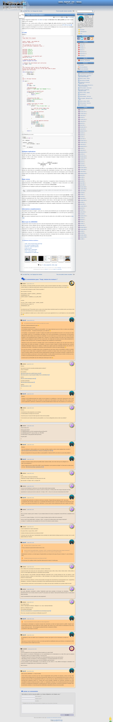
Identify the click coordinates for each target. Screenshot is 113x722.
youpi (56, 264)
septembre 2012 (83, 146)
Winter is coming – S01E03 (85, 78)
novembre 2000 (83, 229)
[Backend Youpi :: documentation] (54, 259)
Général (81, 49)
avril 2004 (82, 202)
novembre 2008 (83, 188)
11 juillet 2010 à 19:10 (30, 486)
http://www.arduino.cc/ (25, 385)
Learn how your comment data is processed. (54, 717)
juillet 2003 (82, 208)
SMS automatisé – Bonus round (85, 87)
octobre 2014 (82, 121)
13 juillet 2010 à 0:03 (30, 602)
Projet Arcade (82, 51)
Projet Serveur (82, 53)
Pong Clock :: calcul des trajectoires (32, 246)
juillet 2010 (82, 161)
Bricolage (64, 17)
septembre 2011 (83, 152)
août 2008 (82, 192)
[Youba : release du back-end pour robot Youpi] (27, 259)
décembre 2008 (83, 186)
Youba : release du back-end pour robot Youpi (33, 243)
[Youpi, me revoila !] (47, 259)
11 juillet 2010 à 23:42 (30, 509)
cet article (40, 19)
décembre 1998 (83, 235)
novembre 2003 (83, 206)
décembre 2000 (83, 227)
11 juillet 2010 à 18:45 (30, 459)
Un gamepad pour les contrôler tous (31, 252)
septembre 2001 (83, 215)
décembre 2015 (83, 111)
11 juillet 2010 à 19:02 (30, 473)
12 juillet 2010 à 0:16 (30, 526)
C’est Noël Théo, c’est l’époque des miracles (32, 11)
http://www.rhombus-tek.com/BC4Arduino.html (30, 373)
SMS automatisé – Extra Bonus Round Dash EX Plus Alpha (85, 76)
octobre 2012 (82, 144)
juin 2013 (81, 136)
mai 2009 (81, 179)
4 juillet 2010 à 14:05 (30, 364)
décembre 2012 (83, 140)
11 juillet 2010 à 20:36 (30, 497)
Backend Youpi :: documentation (31, 249)
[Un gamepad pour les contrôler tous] (67, 259)
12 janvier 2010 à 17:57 (30, 283)
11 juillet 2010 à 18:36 (30, 425)
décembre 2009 (83, 167)
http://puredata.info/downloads (27, 382)
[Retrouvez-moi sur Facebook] (78, 39)
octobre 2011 (82, 150)
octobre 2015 (82, 115)
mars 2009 (82, 181)
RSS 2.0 (46, 269)
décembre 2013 (83, 127)
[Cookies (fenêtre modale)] (110, 718)
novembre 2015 (83, 113)
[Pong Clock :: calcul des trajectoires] (41, 259)
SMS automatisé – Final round (85, 96)
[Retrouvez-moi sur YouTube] (85, 39)
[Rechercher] (92, 11)
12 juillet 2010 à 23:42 (30, 566)
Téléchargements (83, 31)
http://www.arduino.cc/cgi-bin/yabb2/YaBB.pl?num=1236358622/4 (34, 374)
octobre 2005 (82, 198)
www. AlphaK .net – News (57, 720)
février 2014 (82, 125)
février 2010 (82, 165)
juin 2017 (81, 109)
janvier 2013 (82, 138)
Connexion (82, 65)
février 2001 (82, 225)
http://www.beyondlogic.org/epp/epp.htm (34, 466)
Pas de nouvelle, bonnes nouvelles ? (64, 11)
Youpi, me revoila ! (28, 248)
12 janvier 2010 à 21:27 (30, 320)
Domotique (82, 47)
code (45, 264)
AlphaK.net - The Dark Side (85, 60)
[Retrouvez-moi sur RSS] (91, 39)
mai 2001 (81, 221)
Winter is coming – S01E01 (85, 101)
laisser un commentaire (57, 269)
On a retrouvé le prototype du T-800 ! (32, 245)
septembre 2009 (83, 173)
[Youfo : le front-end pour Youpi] (61, 259)
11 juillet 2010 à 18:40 (30, 444)
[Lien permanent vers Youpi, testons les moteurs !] (22, 15)
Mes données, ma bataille (84, 80)
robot (53, 264)
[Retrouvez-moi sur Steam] (88, 39)
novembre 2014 (83, 119)
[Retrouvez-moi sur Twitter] (81, 39)
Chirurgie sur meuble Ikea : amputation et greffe (84, 90)
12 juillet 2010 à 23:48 (30, 589)
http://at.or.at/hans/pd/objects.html (28, 378)
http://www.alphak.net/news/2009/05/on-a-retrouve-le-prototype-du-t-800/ (36, 450)
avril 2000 (82, 231)
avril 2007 (82, 194)
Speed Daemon (83, 94)
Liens (81, 33)
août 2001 (82, 217)
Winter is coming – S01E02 (85, 92)
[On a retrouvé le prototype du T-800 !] (34, 259)
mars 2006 (82, 196)
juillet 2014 (82, 123)
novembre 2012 (83, 142)
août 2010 (82, 159)
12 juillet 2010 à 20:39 (30, 542)
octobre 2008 (82, 190)
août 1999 (82, 233)
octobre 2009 (82, 171)
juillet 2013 (82, 134)
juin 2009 (81, 177)
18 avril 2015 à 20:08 (30, 671)
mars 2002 (82, 213)
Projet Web (82, 55)
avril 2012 (82, 148)
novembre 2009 (83, 169)
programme (48, 264)
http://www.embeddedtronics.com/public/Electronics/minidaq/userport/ (35, 610)
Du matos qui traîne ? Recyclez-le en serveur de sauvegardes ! (86, 85)
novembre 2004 (83, 200)
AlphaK (24, 320)
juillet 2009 (82, 175)
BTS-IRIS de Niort (66, 25)
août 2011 (82, 154)
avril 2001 (82, 223)
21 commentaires (71, 17)
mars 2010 (82, 163)
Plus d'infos (82, 29)
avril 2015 (82, 117)
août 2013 (82, 132)
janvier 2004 (82, 204)
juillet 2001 (82, 219)
